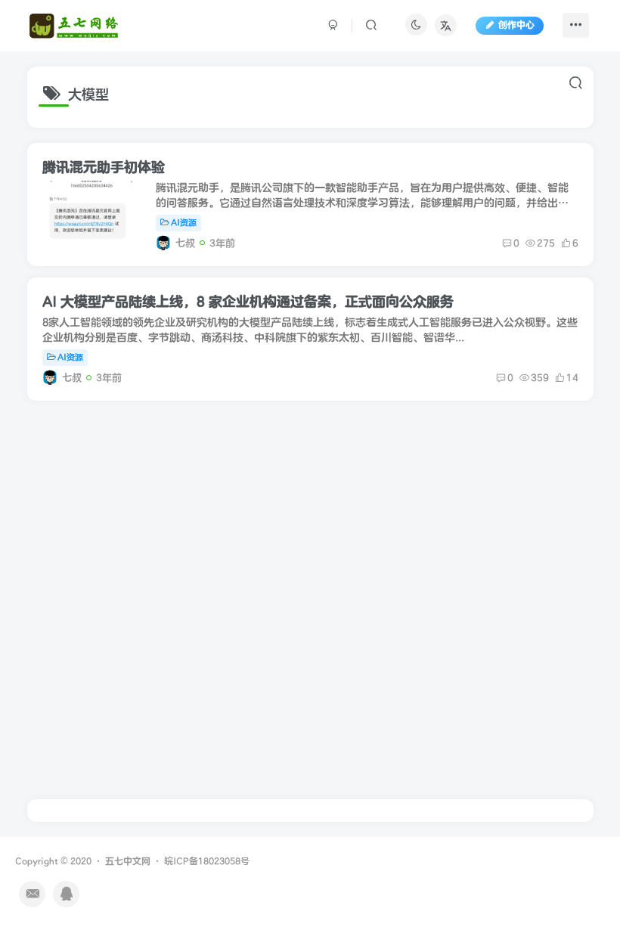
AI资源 (184, 223)
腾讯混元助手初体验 (103, 167)
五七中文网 (127, 861)
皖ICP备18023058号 (207, 861)
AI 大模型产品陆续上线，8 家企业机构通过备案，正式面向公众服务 (248, 302)
